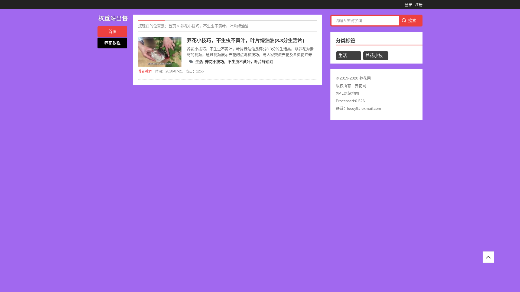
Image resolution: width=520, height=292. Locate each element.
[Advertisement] (162, 163)
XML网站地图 (347, 93)
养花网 (360, 86)
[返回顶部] (488, 257)
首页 (112, 31)
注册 (418, 4)
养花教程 (112, 43)
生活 (199, 61)
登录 (408, 4)
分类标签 (345, 41)
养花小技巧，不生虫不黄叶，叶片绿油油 (214, 26)
